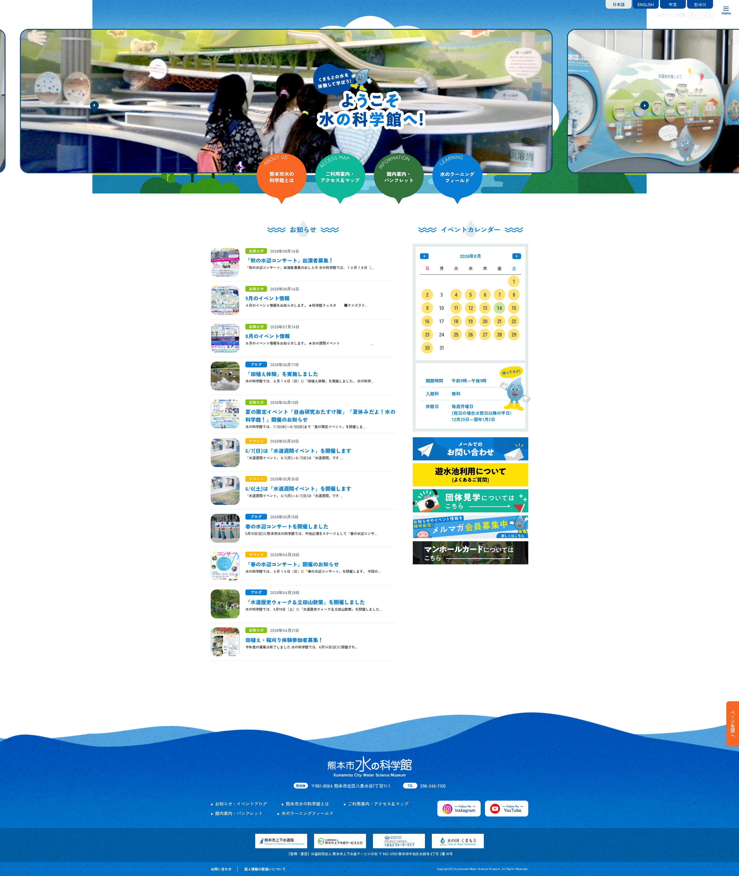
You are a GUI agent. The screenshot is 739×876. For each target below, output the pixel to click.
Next (644, 105)
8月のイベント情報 (267, 336)
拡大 (707, 15)
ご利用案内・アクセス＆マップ (378, 804)
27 (485, 334)
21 (499, 321)
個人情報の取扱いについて (265, 868)
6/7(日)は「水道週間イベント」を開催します (298, 450)
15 (514, 307)
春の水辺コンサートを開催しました (287, 526)
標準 (694, 15)
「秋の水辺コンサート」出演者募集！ (289, 260)
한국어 (700, 4)
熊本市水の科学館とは (307, 804)
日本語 (619, 4)
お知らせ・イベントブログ (241, 804)
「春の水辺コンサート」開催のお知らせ (292, 564)
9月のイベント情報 (267, 298)
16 (427, 321)
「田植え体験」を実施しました (281, 373)
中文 (673, 4)
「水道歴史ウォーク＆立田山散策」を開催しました (305, 602)
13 (485, 307)
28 (499, 334)
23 (427, 334)
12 (471, 307)
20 (485, 321)
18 (456, 321)
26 (470, 334)
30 (427, 347)
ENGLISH (646, 4)
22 (514, 321)
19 (470, 321)
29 (514, 334)
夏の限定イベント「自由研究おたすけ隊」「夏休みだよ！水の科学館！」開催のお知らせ (320, 415)
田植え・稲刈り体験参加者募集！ (284, 639)
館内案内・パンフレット (239, 813)
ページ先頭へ (732, 724)
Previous (94, 105)
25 (456, 334)
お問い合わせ (221, 868)
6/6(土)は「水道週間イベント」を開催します (298, 488)
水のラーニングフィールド (307, 813)
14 (499, 307)
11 (456, 307)
